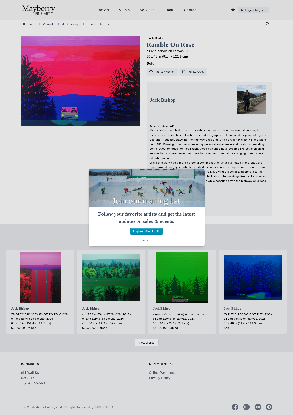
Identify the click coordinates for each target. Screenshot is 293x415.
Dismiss (146, 240)
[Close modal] (198, 175)
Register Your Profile (146, 231)
